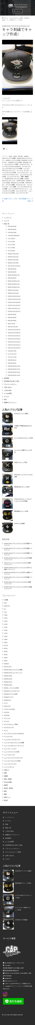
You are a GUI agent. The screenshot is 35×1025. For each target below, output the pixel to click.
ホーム (6, 18)
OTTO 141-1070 (12, 354)
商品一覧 (6, 224)
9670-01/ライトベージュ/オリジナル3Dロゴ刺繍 (17, 563)
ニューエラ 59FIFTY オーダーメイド (18, 188)
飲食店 (6, 800)
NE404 (5, 657)
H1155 (5, 627)
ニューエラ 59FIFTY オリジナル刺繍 (12, 168)
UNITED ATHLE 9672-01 (14, 311)
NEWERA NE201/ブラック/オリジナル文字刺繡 (16, 548)
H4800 (5, 639)
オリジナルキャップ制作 (16, 18)
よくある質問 (8, 393)
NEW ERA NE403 (12, 229)
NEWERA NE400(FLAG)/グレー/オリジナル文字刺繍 (18, 558)
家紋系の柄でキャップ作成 (21, 487)
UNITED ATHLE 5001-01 (14, 329)
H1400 (5, 630)
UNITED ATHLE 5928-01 (14, 338)
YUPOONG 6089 (12, 232)
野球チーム (7, 797)
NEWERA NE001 (8, 676)
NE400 (3, 20)
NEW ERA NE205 (12, 317)
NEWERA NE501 (8, 685)
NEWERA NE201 (8, 679)
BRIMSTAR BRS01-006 (13, 287)
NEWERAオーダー (9, 697)
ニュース (6, 220)
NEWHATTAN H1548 (13, 293)
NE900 (5, 660)
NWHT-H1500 (11, 323)
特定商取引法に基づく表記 (11, 381)
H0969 (5, 615)
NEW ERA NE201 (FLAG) (14, 375)
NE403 (15, 156)
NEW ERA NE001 (12, 314)
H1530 (5, 633)
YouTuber (6, 712)
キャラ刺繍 (13, 186)
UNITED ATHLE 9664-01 (14, 302)
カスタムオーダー (25, 164)
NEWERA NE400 (21, 180)
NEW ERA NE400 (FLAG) (14, 366)
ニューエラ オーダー (23, 170)
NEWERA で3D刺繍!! (19, 523)
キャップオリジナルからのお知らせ (14, 733)
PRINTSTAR (7, 706)
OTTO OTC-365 (12, 357)
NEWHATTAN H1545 (13, 290)
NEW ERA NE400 (12, 226)
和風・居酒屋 (8, 779)
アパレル (6, 721)
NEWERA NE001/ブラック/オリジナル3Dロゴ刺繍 (17, 582)
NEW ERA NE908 (12, 320)
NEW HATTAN (7, 666)
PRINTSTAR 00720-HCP (14, 296)
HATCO (6, 645)
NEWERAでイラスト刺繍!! (21, 413)
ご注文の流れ (8, 390)
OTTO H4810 (11, 250)
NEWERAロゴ (7, 700)
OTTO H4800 (11, 247)
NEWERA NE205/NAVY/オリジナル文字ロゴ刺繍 (17, 572)
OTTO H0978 (11, 238)
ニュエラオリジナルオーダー (12, 739)
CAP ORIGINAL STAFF (24, 26)
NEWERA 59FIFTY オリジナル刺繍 (14, 178)
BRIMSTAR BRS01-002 (13, 284)
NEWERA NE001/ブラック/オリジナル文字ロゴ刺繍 (18, 587)
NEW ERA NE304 (12, 269)
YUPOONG (7, 715)
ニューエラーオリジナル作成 (12, 761)
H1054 (5, 621)
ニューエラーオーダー (13, 176)
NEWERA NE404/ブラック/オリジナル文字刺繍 (16, 553)
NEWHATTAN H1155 (13, 256)
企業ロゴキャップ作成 (9, 200)
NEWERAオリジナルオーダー (12, 691)
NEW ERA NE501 (12, 363)
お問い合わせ (8, 387)
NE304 (5, 648)
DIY (5, 609)
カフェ (6, 730)
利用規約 (27, 986)
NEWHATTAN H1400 (13, 253)
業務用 (6, 785)
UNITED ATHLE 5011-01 (14, 335)
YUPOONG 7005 (12, 351)
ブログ (7, 859)
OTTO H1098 (11, 244)
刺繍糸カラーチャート (10, 402)
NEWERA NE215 (8, 682)
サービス (6, 396)
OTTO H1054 (11, 241)
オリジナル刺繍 (10, 184)
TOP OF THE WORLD (9, 709)
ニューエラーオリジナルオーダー (13, 758)
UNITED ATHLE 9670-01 (14, 305)
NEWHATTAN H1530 (13, 259)
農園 (5, 794)
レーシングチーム (9, 767)
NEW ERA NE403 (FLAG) (14, 369)
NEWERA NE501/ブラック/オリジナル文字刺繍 (16, 543)
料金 (5, 399)
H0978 (5, 618)
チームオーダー (26, 166)
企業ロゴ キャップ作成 (20, 462)
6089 (5, 603)
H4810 (5, 642)
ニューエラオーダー (22, 172)
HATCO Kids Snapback (14, 266)
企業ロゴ (6, 770)
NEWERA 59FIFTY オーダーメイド (13, 672)
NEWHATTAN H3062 (13, 263)
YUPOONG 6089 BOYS (13, 235)
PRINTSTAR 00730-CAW (14, 299)
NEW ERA (26, 18)
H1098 (5, 624)
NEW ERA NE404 (12, 278)
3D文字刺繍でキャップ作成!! (25, 200)
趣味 (5, 791)
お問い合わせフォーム (10, 981)
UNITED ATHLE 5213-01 (14, 345)
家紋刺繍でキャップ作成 (21, 511)
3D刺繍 (6, 600)
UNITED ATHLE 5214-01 (14, 342)
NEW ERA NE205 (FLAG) (14, 372)
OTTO (5, 703)
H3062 (5, 636)
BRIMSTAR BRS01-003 (13, 281)
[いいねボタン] (4, 149)
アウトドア (7, 718)
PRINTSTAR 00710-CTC (14, 308)
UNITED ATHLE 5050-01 (14, 348)
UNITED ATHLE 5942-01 (14, 332)
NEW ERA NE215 (12, 360)
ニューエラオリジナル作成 (11, 752)
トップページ (8, 217)
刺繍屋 (26, 176)
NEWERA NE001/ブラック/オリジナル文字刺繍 (16, 577)
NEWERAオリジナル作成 (15, 162)
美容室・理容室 (8, 788)
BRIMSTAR (7, 606)
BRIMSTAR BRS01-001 (13, 275)
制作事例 (6, 378)
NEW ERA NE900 (12, 272)
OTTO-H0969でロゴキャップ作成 (23, 438)
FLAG (5, 612)
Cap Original (7, 1015)
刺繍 (22, 176)
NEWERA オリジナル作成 (13, 160)
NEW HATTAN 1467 (13, 326)
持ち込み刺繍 (8, 782)
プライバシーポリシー (10, 384)
